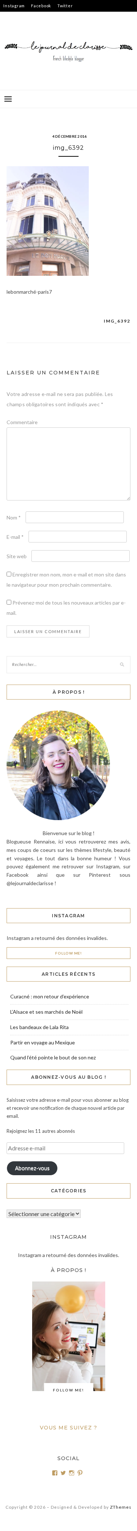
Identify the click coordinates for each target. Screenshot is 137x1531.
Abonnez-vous (32, 1168)
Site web (17, 556)
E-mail (15, 537)
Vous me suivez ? (68, 1427)
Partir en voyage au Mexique (42, 1042)
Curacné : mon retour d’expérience (49, 996)
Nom (14, 517)
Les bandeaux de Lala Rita (39, 1027)
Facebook (41, 5)
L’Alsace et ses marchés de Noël (46, 1012)
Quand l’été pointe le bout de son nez (53, 1057)
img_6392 (117, 321)
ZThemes (121, 1507)
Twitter (65, 5)
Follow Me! (68, 953)
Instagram (14, 5)
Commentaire (22, 422)
